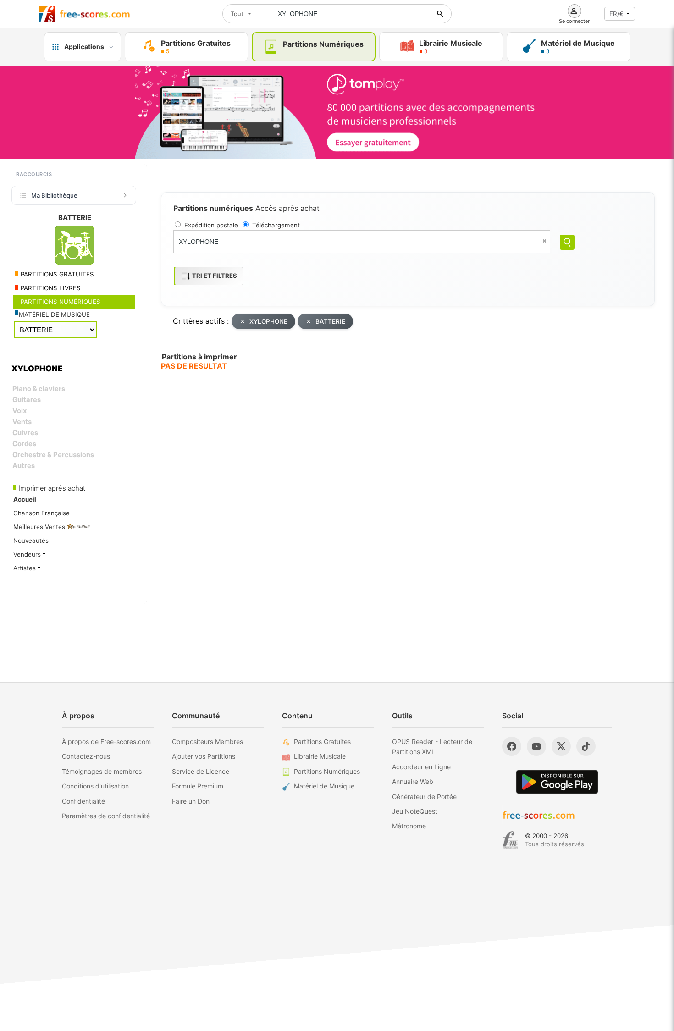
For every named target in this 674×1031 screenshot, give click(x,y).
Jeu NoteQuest (414, 811)
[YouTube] (536, 746)
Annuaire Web (412, 781)
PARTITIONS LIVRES (50, 288)
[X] (561, 746)
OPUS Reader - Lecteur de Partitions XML (432, 746)
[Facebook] (511, 746)
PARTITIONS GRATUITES (56, 274)
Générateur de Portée (424, 796)
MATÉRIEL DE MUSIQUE (54, 314)
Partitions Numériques (327, 771)
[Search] (567, 242)
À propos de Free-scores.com (106, 741)
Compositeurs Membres (207, 741)
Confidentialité (83, 801)
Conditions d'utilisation (95, 786)
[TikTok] (586, 746)
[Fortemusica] (510, 840)
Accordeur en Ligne (421, 767)
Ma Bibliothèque (54, 195)
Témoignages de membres (102, 771)
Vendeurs (28, 554)
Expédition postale (211, 225)
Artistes (25, 568)
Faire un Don (191, 801)
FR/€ (616, 13)
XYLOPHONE (268, 321)
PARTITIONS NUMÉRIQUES (59, 301)
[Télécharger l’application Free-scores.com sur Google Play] (557, 782)
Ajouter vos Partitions (203, 756)
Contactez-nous (86, 756)
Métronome (409, 826)
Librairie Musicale (320, 756)
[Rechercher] (440, 14)
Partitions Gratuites (322, 741)
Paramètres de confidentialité (106, 816)
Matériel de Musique (324, 786)
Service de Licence (200, 771)
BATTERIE (330, 321)
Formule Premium (197, 786)
